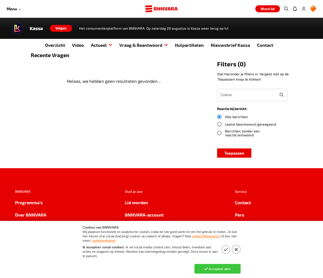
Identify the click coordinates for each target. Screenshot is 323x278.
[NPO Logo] (313, 9)
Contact (265, 45)
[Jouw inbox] (295, 9)
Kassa (36, 28)
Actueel (99, 45)
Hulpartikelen (189, 45)
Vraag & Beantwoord (140, 45)
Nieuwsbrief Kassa (230, 45)
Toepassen (234, 153)
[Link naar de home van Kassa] (17, 28)
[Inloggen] (303, 8)
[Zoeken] (286, 8)
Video (78, 45)
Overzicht (55, 45)
